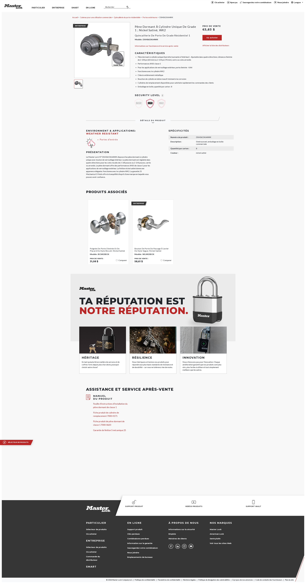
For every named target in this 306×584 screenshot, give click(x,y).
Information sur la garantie (139, 543)
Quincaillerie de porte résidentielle (127, 17)
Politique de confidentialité (145, 580)
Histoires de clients (178, 539)
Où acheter (91, 534)
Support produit (134, 529)
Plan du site (289, 580)
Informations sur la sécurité (182, 529)
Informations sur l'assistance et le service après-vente (156, 46)
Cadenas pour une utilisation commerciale (96, 17)
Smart (91, 566)
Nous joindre (133, 553)
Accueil (75, 17)
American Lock (217, 534)
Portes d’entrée (109, 139)
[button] (212, 37)
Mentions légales (189, 580)
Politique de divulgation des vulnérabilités (214, 580)
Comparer (122, 260)
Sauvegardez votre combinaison (142, 548)
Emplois (172, 534)
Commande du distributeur (93, 558)
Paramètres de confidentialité (169, 580)
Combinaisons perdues (138, 539)
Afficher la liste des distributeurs (215, 45)
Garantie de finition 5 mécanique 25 (109, 430)
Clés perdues (133, 534)
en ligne (134, 522)
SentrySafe (215, 539)
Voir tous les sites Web (220, 543)
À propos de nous (184, 522)
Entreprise (95, 540)
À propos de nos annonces (242, 580)
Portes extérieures (149, 17)
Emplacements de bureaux (140, 557)
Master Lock (215, 529)
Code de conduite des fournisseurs (268, 580)
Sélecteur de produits (96, 529)
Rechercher (109, 7)
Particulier (96, 522)
